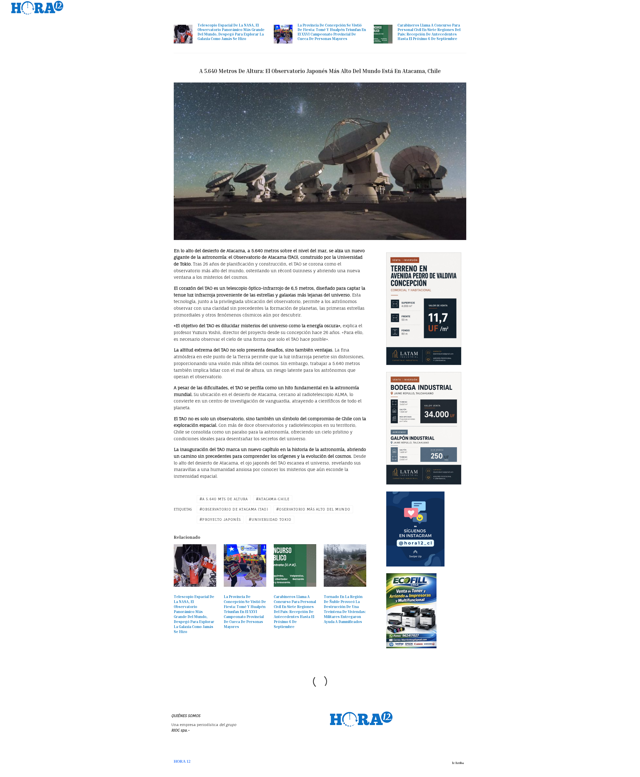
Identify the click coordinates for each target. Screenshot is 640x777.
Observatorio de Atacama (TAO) (235, 509)
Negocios (444, 8)
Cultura (586, 8)
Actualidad (421, 8)
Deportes (565, 8)
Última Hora (394, 8)
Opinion (544, 8)
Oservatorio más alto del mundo (314, 509)
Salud (603, 8)
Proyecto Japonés (221, 520)
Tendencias (468, 8)
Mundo (490, 8)
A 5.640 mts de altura (225, 499)
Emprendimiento (517, 8)
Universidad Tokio (271, 520)
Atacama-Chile (274, 499)
